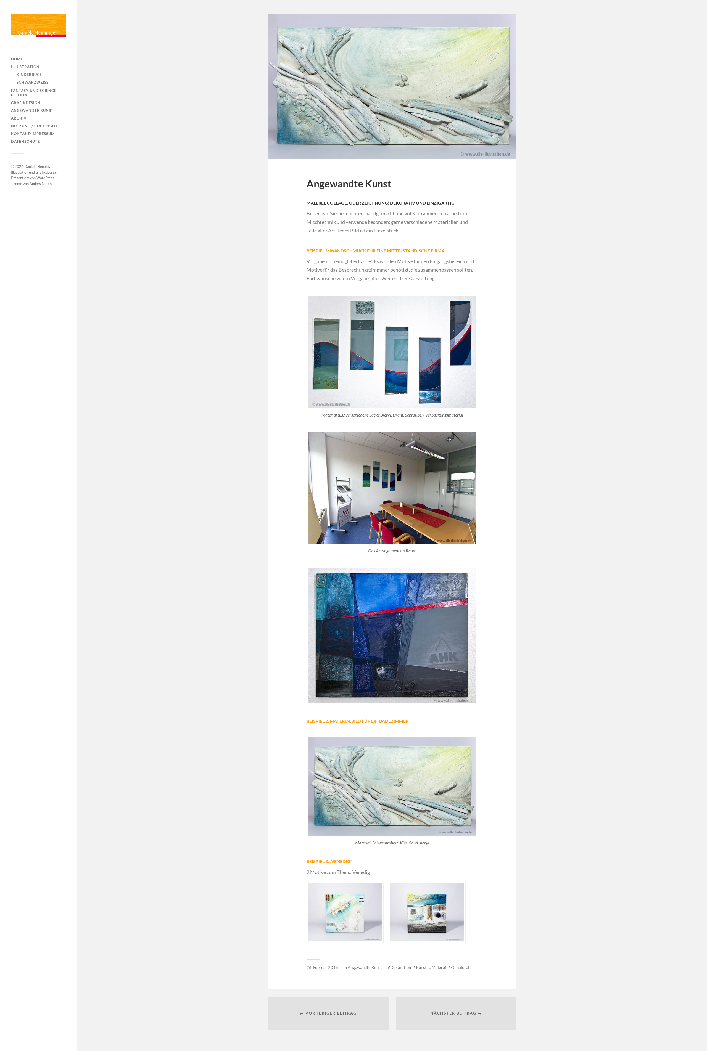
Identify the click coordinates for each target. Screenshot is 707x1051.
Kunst (421, 967)
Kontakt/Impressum (33, 133)
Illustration (25, 67)
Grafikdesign (25, 102)
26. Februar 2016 (322, 967)
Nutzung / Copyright (34, 126)
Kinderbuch (30, 74)
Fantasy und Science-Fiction (34, 92)
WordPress (45, 178)
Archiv (19, 118)
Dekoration (400, 967)
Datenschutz (25, 141)
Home (17, 59)
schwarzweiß (33, 82)
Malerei (439, 967)
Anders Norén (41, 183)
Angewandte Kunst (32, 110)
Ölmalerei (460, 967)
